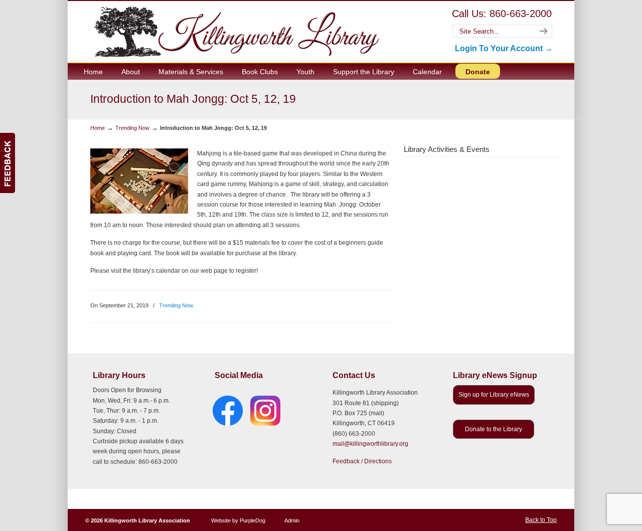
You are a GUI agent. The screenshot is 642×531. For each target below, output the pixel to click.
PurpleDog (252, 520)
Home (97, 128)
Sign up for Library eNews (493, 394)
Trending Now (132, 128)
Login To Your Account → (504, 48)
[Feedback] (7, 163)
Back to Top (541, 519)
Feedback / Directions (362, 461)
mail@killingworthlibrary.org (370, 443)
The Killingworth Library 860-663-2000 (234, 31)
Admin (291, 520)
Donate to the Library (493, 429)
